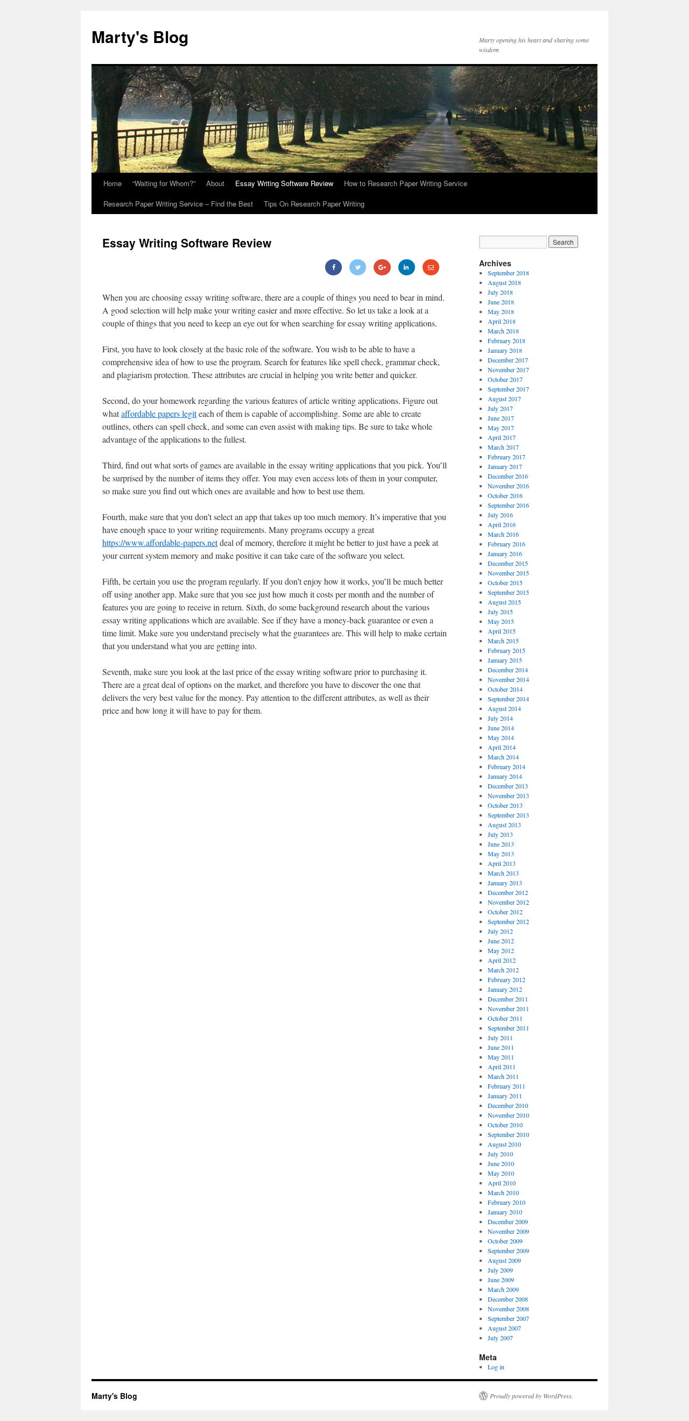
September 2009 (508, 1250)
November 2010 (508, 1115)
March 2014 (503, 756)
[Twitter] (357, 267)
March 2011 (503, 1076)
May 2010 (501, 1173)
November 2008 (508, 1308)
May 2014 (501, 737)
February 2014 (506, 766)
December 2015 (508, 563)
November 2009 (508, 1231)
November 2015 (508, 573)
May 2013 (501, 853)
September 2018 (508, 272)
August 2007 (504, 1328)
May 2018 (501, 311)
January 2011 (505, 1095)
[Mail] (431, 267)
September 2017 (508, 389)
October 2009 (505, 1241)
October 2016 (505, 495)
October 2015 (505, 582)
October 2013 (505, 805)
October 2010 (505, 1124)
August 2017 (504, 398)
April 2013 (502, 863)
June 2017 (501, 418)
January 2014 (505, 776)
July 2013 (500, 834)
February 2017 (506, 456)
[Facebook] (333, 267)
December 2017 (508, 360)
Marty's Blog (140, 36)
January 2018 (505, 350)
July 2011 (500, 1037)
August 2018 (504, 282)
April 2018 (502, 321)
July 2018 (500, 292)
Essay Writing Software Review (284, 183)
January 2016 (505, 553)
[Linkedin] (406, 267)
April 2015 (502, 631)
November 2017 (508, 369)
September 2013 (508, 815)
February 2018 (506, 340)
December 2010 (508, 1105)
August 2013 (504, 824)
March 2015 (503, 640)
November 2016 (508, 485)
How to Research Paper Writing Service (405, 183)
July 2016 (500, 514)
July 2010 (500, 1153)
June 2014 (501, 727)
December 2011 (508, 998)
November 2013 (508, 795)
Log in (496, 1366)
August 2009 (504, 1260)
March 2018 (503, 330)
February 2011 (506, 1086)
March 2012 (503, 969)
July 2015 (500, 611)
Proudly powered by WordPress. (531, 1395)
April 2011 (502, 1066)
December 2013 (508, 785)
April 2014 (502, 747)
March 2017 (503, 447)
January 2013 (505, 882)
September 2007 (508, 1318)
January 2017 (505, 466)
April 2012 (502, 960)
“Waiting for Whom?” (163, 183)
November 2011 (508, 1008)
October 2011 (505, 1018)
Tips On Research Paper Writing (314, 203)
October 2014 (505, 689)
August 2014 (504, 708)
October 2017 (505, 379)
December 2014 (508, 669)
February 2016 (506, 543)
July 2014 (500, 718)
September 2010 (508, 1134)
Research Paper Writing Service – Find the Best (178, 203)
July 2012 (500, 931)
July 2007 (500, 1337)
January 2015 (505, 660)
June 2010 (501, 1163)
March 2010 (503, 1192)
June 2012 (501, 940)
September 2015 (508, 592)
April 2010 (502, 1182)
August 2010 (504, 1144)
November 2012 (508, 902)
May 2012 (501, 950)
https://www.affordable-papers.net (159, 542)
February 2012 (506, 979)
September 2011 (508, 1028)
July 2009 (500, 1270)
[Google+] (382, 267)
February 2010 (506, 1202)
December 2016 (508, 476)
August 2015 (504, 602)
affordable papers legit (158, 413)
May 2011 (501, 1057)
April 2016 (502, 524)
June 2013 (501, 844)
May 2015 (501, 621)
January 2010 (505, 1211)
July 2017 (500, 408)
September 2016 (508, 505)
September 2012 (508, 921)
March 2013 (503, 873)
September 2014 (508, 698)
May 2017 (501, 427)
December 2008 (508, 1299)
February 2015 (506, 650)
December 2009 (508, 1221)
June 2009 (501, 1279)
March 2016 (503, 534)
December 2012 (508, 892)
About (215, 183)
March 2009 (503, 1289)
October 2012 (505, 911)
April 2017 (502, 437)
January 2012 (505, 989)
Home (112, 183)
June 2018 (501, 301)
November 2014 (508, 679)
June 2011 (501, 1047)
